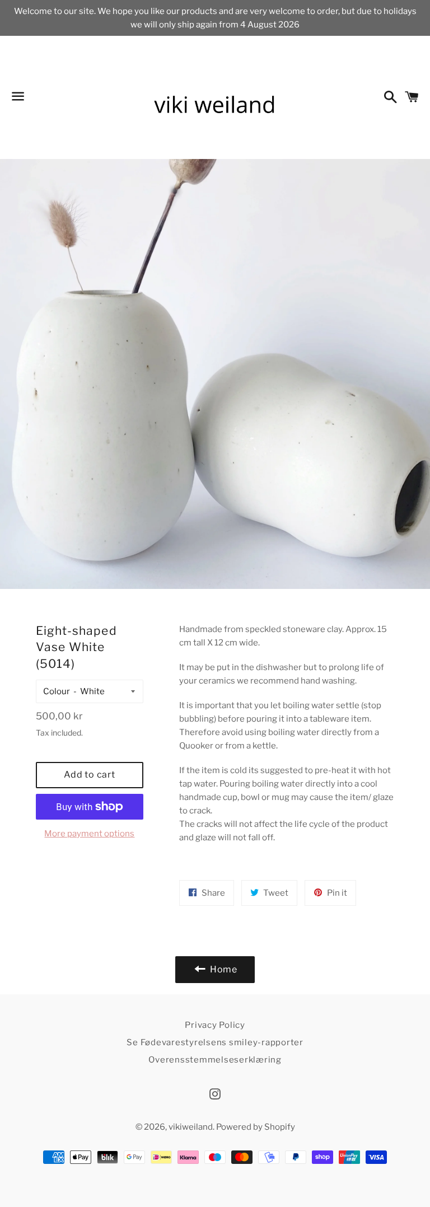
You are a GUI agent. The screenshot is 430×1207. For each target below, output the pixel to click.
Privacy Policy (215, 1025)
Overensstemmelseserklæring (215, 1060)
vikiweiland (191, 1127)
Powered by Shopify (255, 1127)
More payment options (89, 834)
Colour (56, 691)
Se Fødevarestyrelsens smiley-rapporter (215, 1042)
